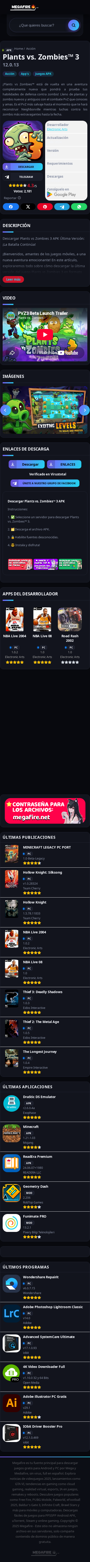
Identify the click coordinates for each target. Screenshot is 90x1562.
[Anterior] (5, 410)
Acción (31, 48)
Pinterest (45, 206)
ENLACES (67, 464)
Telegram (62, 206)
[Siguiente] (84, 410)
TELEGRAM (26, 177)
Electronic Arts (57, 129)
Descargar (26, 167)
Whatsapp (79, 206)
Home (18, 48)
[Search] (73, 25)
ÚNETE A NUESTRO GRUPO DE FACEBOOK (49, 483)
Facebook (11, 206)
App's (25, 74)
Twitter (28, 206)
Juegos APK (43, 74)
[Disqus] (45, 734)
